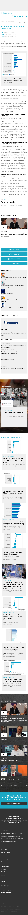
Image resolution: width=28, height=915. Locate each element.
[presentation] (24, 385)
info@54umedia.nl (6, 892)
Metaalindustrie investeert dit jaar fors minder (13, 553)
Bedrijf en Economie (6, 362)
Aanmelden (3, 869)
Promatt (4, 329)
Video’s (2, 873)
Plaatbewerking (8, 410)
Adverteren (15, 263)
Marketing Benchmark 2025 (7, 293)
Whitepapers (6, 270)
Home (2, 21)
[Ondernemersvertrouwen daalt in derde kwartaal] (14, 75)
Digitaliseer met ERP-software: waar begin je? (12, 308)
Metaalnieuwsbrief (15, 258)
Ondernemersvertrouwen (15, 205)
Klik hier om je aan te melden (14, 803)
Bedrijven (3, 871)
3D (1, 861)
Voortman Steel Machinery (13, 412)
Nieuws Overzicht (9, 21)
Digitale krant (15, 254)
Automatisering (5, 343)
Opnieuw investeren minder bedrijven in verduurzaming (13, 523)
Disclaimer (20, 909)
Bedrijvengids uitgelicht (10, 315)
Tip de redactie (15, 249)
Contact (3, 875)
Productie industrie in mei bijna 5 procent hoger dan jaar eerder (13, 493)
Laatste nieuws (6, 339)
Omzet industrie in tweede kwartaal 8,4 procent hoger (13, 364)
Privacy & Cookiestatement (8, 909)
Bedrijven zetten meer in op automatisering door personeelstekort (13, 649)
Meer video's (14, 785)
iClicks (2, 903)
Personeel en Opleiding (7, 349)
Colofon (18, 906)
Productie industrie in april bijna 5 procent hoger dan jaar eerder (13, 616)
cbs (5, 205)
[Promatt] (10, 327)
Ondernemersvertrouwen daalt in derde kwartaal (12, 27)
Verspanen (4, 355)
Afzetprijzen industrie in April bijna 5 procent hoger (13, 680)
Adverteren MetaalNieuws (7, 906)
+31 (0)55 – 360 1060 (6, 890)
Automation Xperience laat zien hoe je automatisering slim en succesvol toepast (13, 584)
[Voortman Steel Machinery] (6, 403)
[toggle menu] (26, 16)
